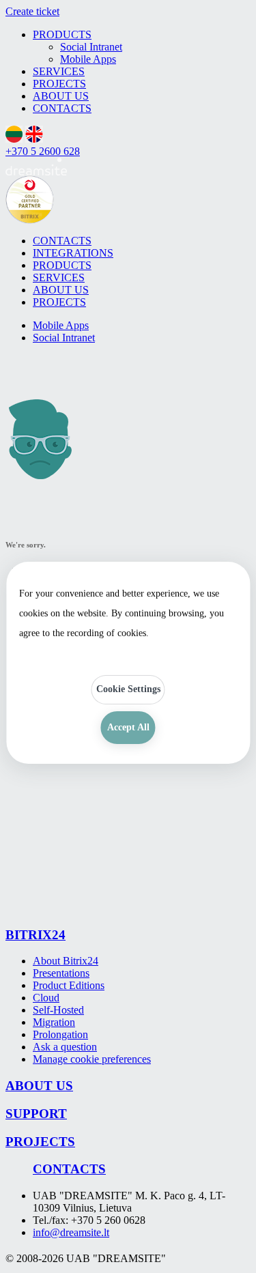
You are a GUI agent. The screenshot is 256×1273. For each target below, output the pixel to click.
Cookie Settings (128, 689)
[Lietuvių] (14, 139)
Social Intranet (91, 47)
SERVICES (59, 71)
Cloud (46, 997)
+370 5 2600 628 (42, 151)
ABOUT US (61, 96)
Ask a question (65, 1047)
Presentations (61, 973)
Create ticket (32, 11)
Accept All (128, 727)
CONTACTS (62, 108)
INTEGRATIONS (73, 253)
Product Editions (68, 985)
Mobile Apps (88, 59)
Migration (54, 1022)
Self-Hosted (58, 1010)
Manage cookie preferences (92, 1059)
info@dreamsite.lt (71, 1232)
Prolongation (60, 1034)
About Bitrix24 (65, 961)
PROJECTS (59, 83)
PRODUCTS (62, 34)
